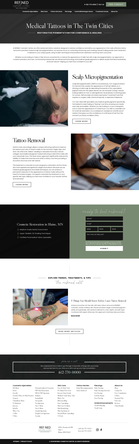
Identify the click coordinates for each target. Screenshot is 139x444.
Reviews (117, 403)
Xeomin (37, 416)
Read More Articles (69, 331)
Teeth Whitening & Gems (84, 11)
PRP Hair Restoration (42, 391)
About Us (114, 11)
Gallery (117, 396)
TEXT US (101, 5)
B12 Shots (16, 388)
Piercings (68, 11)
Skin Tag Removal (63, 411)
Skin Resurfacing (63, 408)
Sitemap (16, 441)
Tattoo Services (56, 11)
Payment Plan (119, 398)
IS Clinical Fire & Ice (64, 391)
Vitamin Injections (40, 411)
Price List (118, 401)
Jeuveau (15, 406)
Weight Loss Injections (42, 413)
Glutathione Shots (18, 401)
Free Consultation (120, 393)
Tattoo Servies (82, 385)
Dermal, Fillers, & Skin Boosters (23, 396)
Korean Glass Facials (64, 393)
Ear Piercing (98, 393)
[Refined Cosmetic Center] (21, 4)
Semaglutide (39, 398)
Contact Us (118, 391)
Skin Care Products (64, 406)
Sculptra (37, 396)
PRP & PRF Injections (42, 393)
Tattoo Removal (81, 391)
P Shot (15, 416)
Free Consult (116, 4)
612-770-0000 (70, 372)
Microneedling (62, 401)
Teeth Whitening (99, 405)
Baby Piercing (98, 388)
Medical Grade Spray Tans (66, 396)
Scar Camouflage (63, 403)
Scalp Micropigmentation (84, 388)
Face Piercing (98, 398)
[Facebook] (101, 429)
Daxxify (15, 393)
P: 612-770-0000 (90, 5)
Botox (15, 391)
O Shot (15, 413)
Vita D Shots (39, 408)
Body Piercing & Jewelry (102, 391)
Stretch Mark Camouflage (66, 413)
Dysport (15, 398)
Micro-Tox (16, 411)
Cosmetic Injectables (30, 11)
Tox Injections (39, 403)
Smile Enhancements (103, 403)
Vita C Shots (39, 406)
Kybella (15, 408)
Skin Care (44, 11)
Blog (116, 388)
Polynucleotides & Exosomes (44, 388)
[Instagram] (97, 429)
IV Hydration (17, 403)
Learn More (81, 121)
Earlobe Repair (99, 396)
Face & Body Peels (64, 388)
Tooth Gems (98, 408)
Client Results (119, 406)
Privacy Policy (26, 441)
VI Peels (60, 416)
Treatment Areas (102, 11)
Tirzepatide (38, 401)
